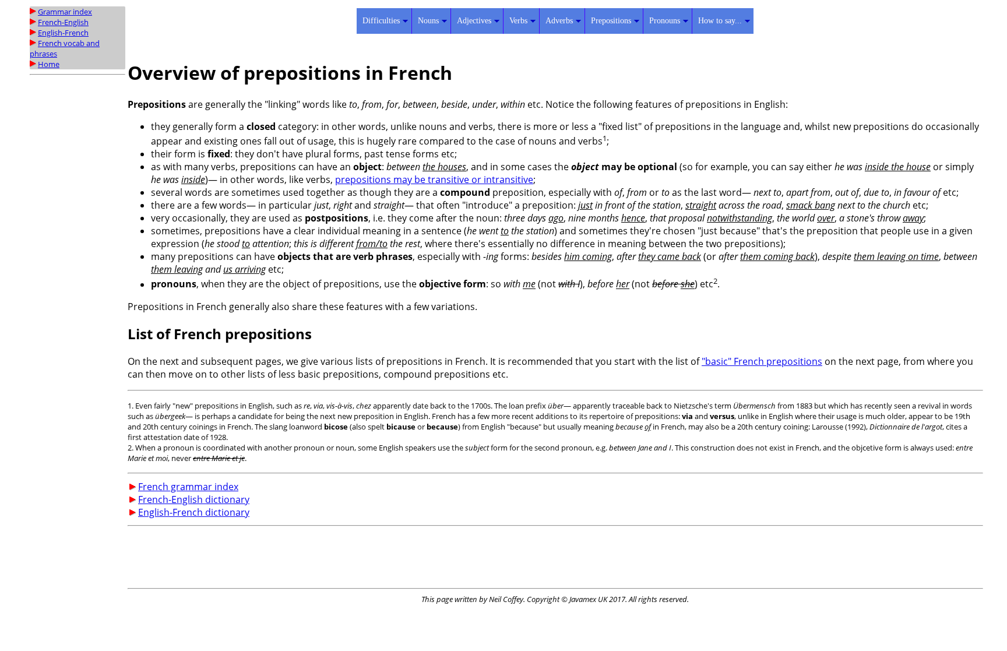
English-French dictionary (193, 512)
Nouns (428, 20)
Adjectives (474, 20)
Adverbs (559, 20)
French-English (63, 22)
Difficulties (381, 20)
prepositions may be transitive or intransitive (434, 179)
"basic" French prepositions (762, 361)
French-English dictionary (193, 499)
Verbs (518, 20)
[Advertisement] (76, 255)
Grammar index (65, 11)
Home (48, 64)
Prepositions (611, 20)
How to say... (720, 20)
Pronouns (664, 20)
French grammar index (188, 486)
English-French (63, 32)
